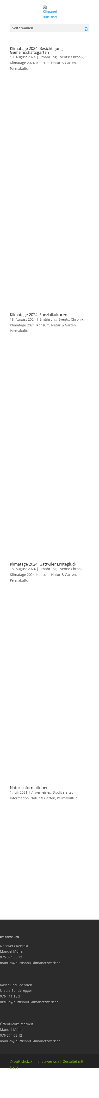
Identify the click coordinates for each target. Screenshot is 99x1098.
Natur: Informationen (29, 787)
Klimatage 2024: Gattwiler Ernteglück (43, 564)
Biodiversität (63, 792)
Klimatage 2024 (22, 62)
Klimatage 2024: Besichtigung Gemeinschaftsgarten (36, 50)
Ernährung (48, 57)
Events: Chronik (70, 57)
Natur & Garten (63, 62)
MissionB (32, 891)
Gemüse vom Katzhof (42, 872)
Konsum (43, 62)
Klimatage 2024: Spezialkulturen (38, 314)
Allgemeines (41, 792)
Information (19, 798)
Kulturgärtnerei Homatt (44, 878)
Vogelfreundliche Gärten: (45, 847)
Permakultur (20, 68)
